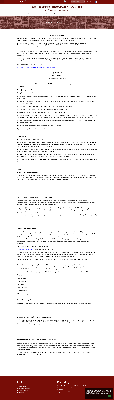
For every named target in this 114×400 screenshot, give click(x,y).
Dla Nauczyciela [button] (86, 14)
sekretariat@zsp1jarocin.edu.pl (65, 387)
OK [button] (109, 396)
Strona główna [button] (27, 14)
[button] (2, 1)
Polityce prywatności (105, 393)
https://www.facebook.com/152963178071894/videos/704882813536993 (36, 67)
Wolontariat (69, 22)
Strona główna (46, 22)
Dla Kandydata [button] (53, 14)
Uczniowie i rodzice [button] (66, 14)
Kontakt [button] (77, 14)
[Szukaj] (84, 1)
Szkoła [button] (35, 14)
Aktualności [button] (44, 14)
